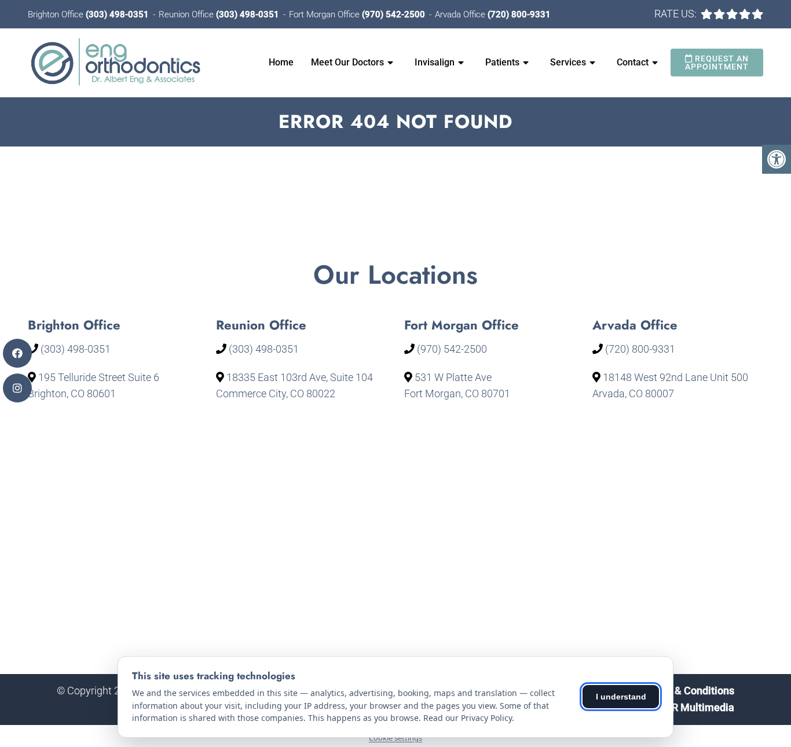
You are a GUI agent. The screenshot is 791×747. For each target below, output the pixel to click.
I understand (621, 696)
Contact (633, 62)
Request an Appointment (717, 62)
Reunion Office (187, 14)
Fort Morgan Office (325, 14)
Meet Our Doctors (347, 62)
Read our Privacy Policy (467, 717)
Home (281, 62)
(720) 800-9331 (519, 14)
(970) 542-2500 (393, 14)
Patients (502, 62)
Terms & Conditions (688, 690)
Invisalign (435, 62)
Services (568, 62)
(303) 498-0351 (117, 14)
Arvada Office (461, 14)
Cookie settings (395, 738)
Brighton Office (57, 14)
